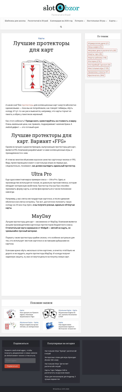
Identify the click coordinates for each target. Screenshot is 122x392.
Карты (112, 20)
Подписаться (12, 366)
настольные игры (99, 68)
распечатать (96, 75)
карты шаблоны (98, 57)
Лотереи (79, 20)
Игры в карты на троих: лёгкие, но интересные (29, 326)
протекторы (27, 105)
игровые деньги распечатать (102, 50)
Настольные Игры (96, 20)
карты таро (95, 54)
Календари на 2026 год (61, 20)
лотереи (94, 61)
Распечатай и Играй (38, 20)
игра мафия (95, 47)
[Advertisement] (41, 278)
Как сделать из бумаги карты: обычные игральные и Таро (29, 314)
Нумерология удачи (99, 43)
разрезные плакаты (99, 72)
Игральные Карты (65, 310)
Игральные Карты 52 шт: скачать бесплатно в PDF (68, 314)
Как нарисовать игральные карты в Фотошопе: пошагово (67, 327)
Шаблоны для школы (15, 20)
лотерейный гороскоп (100, 65)
